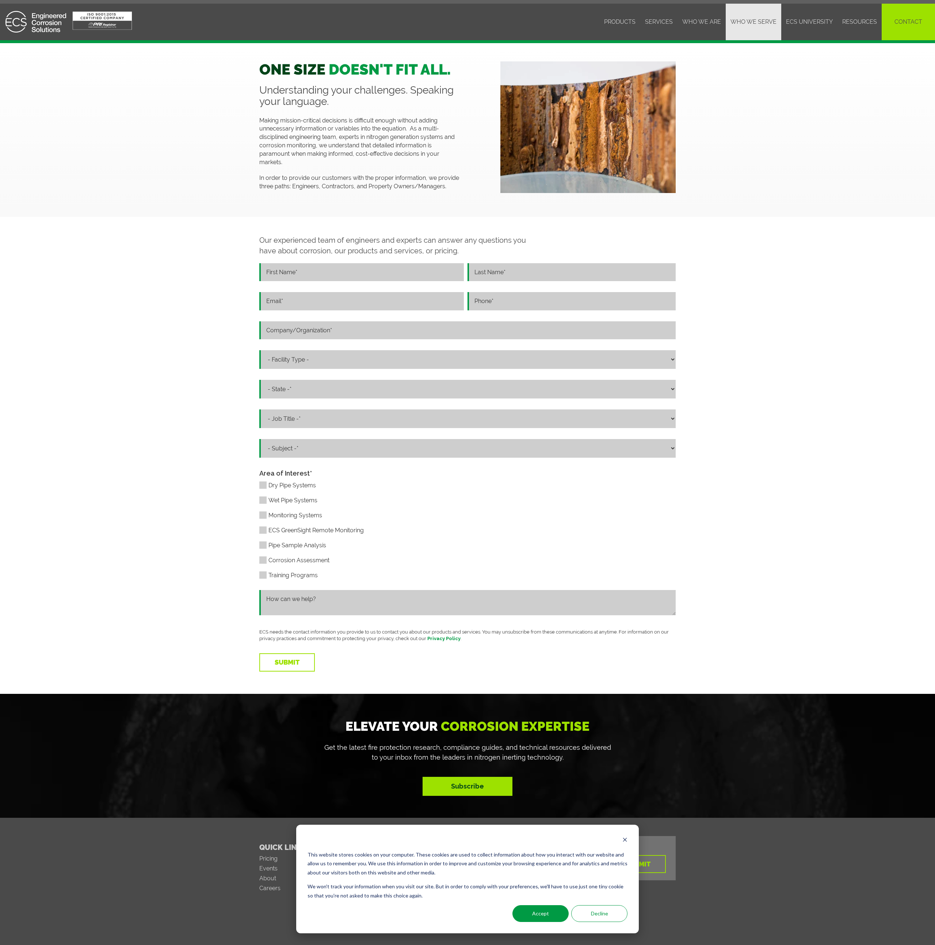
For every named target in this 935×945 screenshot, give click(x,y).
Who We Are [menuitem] (701, 21)
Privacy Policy (444, 638)
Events (268, 868)
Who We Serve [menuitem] (753, 21)
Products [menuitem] (620, 21)
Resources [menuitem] (859, 21)
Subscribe (467, 786)
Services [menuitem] (659, 21)
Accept (540, 913)
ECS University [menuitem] (809, 21)
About (267, 878)
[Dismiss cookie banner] (624, 840)
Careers (269, 888)
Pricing (268, 858)
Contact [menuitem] (908, 21)
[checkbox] (467, 533)
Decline (599, 913)
